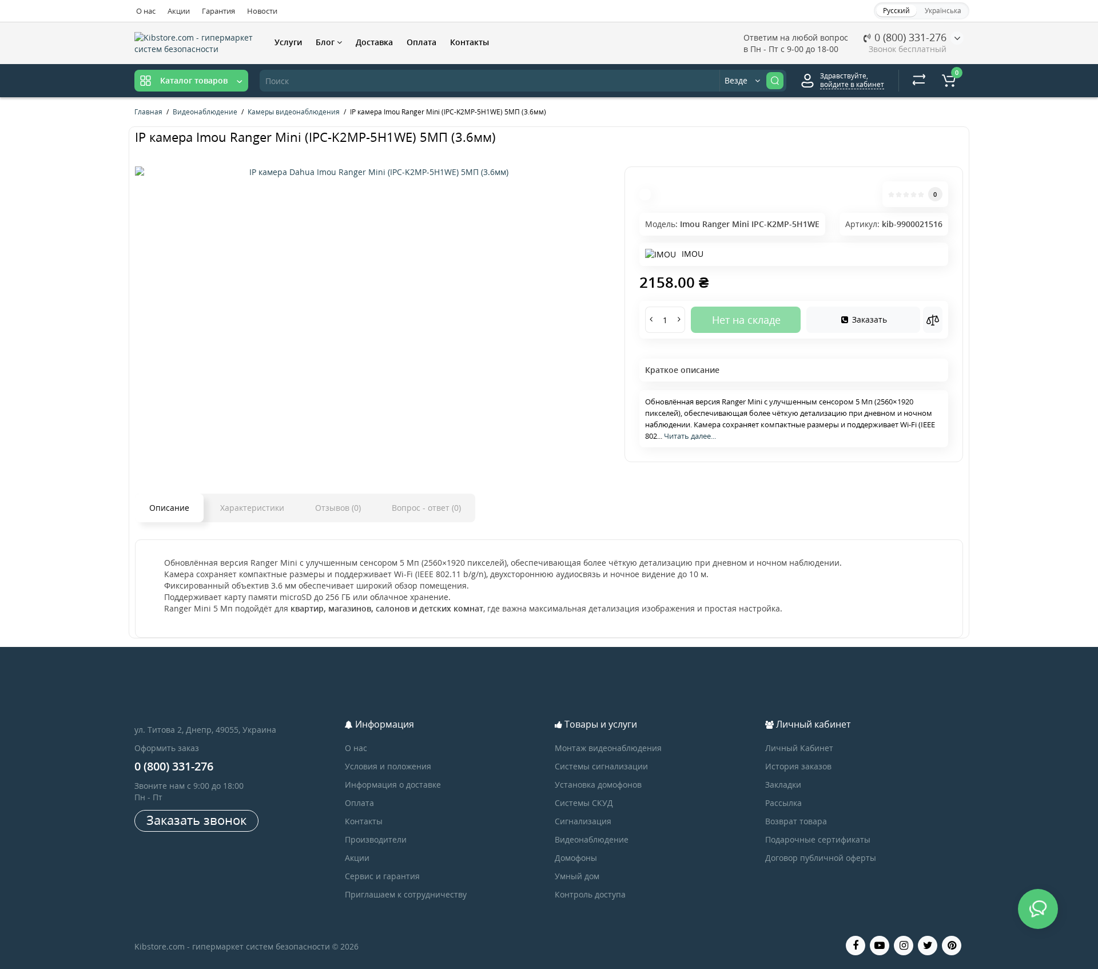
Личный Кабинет (799, 747)
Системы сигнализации (601, 766)
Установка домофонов (598, 784)
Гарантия (218, 11)
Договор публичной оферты (820, 857)
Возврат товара (796, 821)
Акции (179, 11)
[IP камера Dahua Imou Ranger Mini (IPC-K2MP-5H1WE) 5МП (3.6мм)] (374, 172)
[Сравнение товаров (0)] (919, 80)
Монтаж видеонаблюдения (608, 747)
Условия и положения (388, 766)
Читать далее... (690, 436)
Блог (326, 42)
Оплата (421, 42)
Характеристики (252, 507)
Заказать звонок (196, 819)
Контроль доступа (590, 894)
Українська (943, 10)
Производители (376, 839)
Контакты (469, 42)
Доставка (374, 42)
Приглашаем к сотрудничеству (406, 894)
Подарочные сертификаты (817, 839)
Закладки (783, 784)
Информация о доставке (393, 784)
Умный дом (577, 876)
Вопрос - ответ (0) (426, 507)
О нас (146, 11)
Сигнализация (583, 821)
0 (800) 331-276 (909, 37)
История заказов (798, 766)
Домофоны (576, 857)
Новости (262, 11)
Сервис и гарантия (382, 876)
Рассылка (783, 802)
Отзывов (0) (338, 507)
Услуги (288, 42)
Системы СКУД (584, 802)
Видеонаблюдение (591, 839)
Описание (169, 507)
